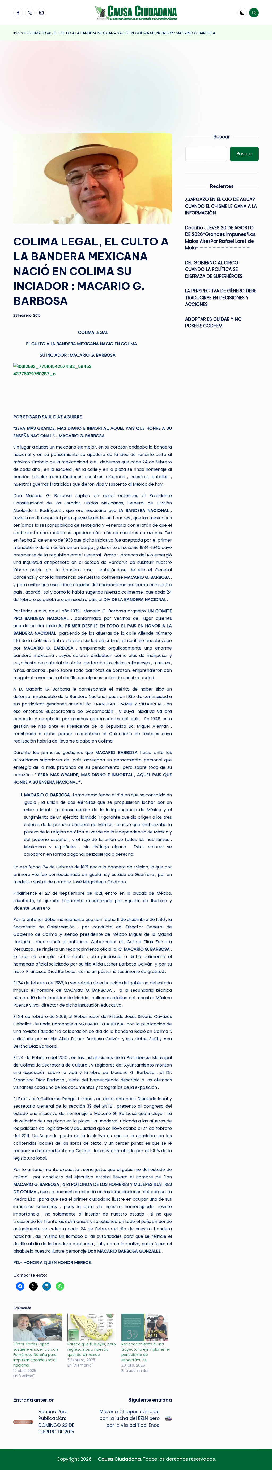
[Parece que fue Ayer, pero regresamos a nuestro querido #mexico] (91, 1327)
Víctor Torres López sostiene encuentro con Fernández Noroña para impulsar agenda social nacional (35, 1354)
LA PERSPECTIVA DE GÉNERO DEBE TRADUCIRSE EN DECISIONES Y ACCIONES (220, 298)
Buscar (222, 136)
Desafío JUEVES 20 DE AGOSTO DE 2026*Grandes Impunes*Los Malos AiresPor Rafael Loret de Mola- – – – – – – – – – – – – (220, 238)
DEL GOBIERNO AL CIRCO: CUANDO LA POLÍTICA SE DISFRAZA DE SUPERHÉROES (214, 269)
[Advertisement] (136, 80)
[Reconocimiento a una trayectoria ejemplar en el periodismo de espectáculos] (145, 1327)
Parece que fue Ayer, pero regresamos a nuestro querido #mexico (91, 1349)
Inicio (18, 33)
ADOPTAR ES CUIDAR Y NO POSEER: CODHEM (213, 322)
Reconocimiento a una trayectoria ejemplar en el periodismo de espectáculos (145, 1352)
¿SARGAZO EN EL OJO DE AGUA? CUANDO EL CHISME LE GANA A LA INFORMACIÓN (221, 206)
